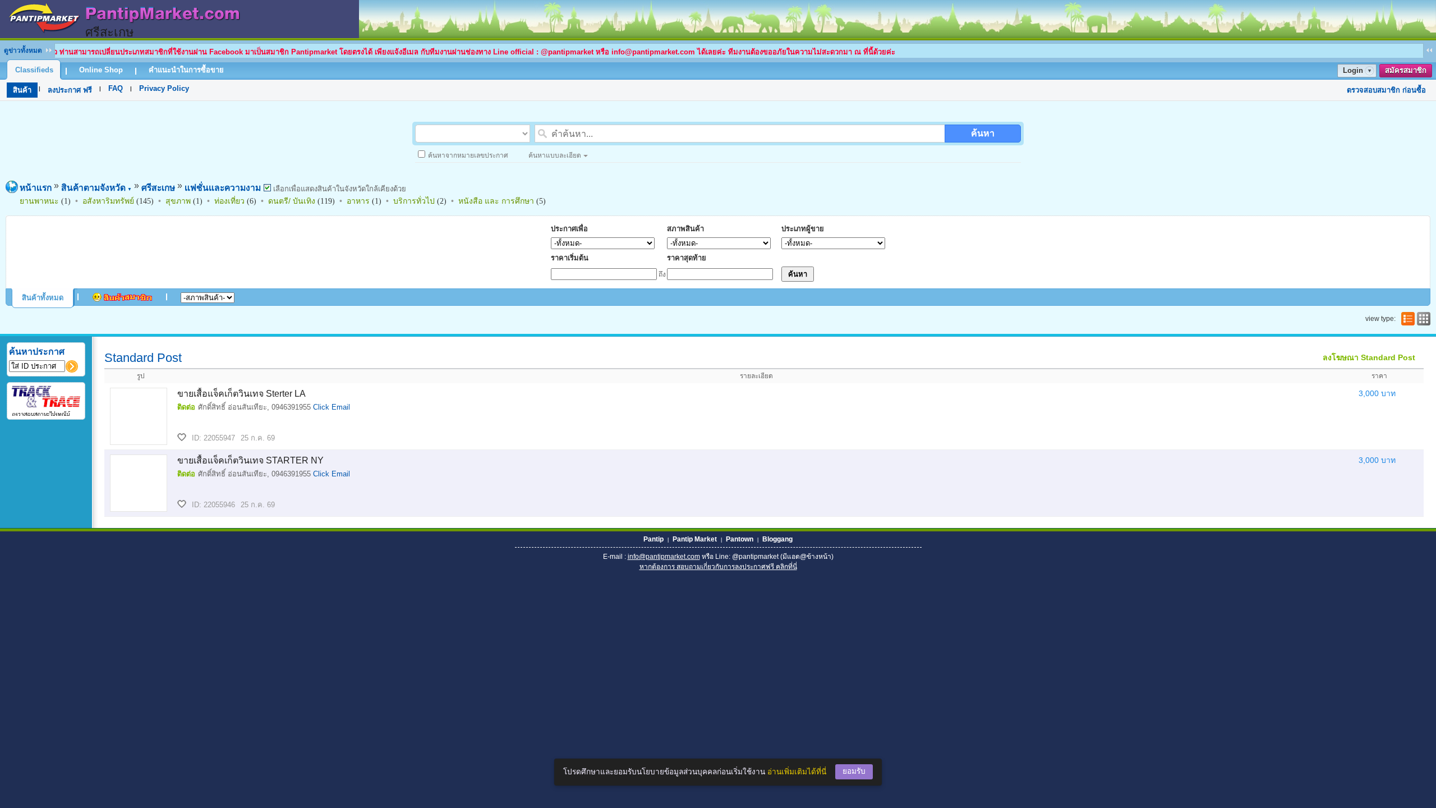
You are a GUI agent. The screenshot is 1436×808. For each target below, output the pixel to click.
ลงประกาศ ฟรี (70, 90)
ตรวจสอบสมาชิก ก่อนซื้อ (1386, 90)
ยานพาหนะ (39, 200)
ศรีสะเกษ (158, 187)
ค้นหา (983, 133)
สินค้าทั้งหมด (42, 297)
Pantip (653, 539)
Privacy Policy (164, 88)
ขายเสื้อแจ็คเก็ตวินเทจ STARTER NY (250, 460)
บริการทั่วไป (414, 200)
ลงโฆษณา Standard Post (1369, 357)
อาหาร (358, 200)
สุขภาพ (178, 200)
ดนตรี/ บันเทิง (291, 200)
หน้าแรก (36, 187)
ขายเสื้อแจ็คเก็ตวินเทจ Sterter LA (241, 393)
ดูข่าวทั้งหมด (23, 50)
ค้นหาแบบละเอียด (554, 155)
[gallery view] (1422, 318)
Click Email (331, 407)
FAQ (115, 88)
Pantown (739, 539)
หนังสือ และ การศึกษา (496, 200)
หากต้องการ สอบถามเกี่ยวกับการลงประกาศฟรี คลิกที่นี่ (718, 567)
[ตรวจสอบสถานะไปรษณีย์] (46, 414)
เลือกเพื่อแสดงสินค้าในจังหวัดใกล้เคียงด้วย (338, 189)
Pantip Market (695, 539)
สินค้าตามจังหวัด (96, 187)
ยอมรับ (854, 771)
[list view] (1407, 318)
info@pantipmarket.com (664, 557)
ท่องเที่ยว (229, 200)
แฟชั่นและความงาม (223, 187)
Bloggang (777, 539)
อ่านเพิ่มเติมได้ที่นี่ (796, 772)
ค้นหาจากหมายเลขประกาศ (468, 155)
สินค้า (22, 90)
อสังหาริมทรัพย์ (108, 200)
